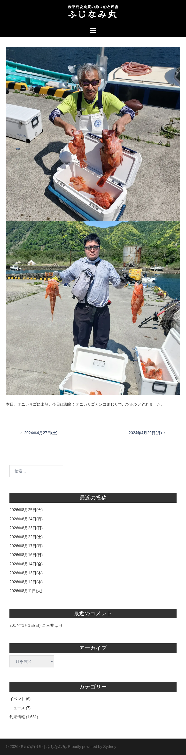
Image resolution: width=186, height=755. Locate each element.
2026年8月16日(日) (26, 555)
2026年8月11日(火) (25, 591)
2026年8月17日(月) (26, 546)
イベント (17, 699)
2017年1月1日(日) (24, 625)
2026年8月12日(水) (26, 582)
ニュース (17, 708)
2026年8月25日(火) (26, 510)
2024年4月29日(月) (145, 433)
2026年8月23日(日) (26, 528)
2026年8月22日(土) (26, 537)
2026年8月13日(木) (26, 573)
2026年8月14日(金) (26, 564)
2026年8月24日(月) (26, 519)
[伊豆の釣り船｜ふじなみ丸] (93, 13)
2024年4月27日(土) (40, 433)
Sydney (109, 747)
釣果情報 (17, 717)
